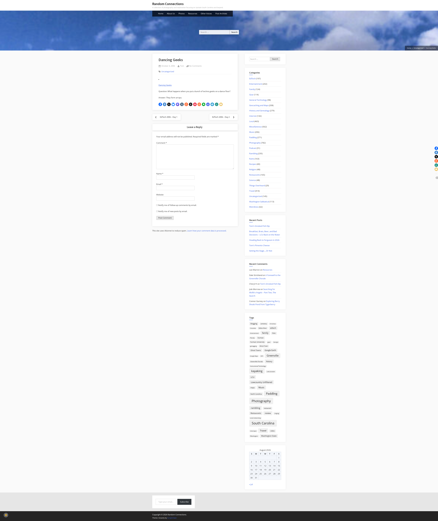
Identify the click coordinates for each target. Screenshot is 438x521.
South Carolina (263, 423)
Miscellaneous (255, 126)
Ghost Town (264, 346)
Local (251, 121)
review (268, 413)
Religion (252, 169)
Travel (252, 191)
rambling (255, 407)
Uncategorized (167, 71)
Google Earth (270, 350)
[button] (160, 104)
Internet (253, 116)
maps (252, 388)
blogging (253, 323)
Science (252, 180)
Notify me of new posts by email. (172, 211)
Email (159, 184)
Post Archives (221, 13)
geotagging (253, 346)
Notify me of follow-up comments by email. (177, 205)
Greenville (273, 355)
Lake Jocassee (271, 371)
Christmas (273, 324)
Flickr (274, 333)
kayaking (256, 371)
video (272, 431)
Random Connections (168, 4)
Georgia (275, 342)
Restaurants (254, 174)
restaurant (267, 408)
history (269, 361)
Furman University (257, 342)
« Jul (251, 484)
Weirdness (254, 207)
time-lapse (253, 431)
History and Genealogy (259, 110)
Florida (252, 338)
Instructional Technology (258, 366)
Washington (254, 436)
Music (251, 132)
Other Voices (206, 13)
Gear (251, 94)
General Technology (258, 100)
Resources (192, 13)
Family (252, 89)
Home (160, 13)
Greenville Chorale (256, 362)
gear (269, 342)
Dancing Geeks (165, 85)
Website (160, 194)
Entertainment (255, 84)
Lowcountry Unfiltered (261, 382)
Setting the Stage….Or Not (260, 250)
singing (276, 413)
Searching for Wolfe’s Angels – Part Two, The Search (262, 292)
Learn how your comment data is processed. (206, 230)
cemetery (264, 324)
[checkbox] (6, 515)
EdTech (252, 78)
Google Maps (254, 356)
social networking (255, 418)
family (265, 332)
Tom (182, 66)
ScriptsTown (172, 518)
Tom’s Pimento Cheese (259, 245)
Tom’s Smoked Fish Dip (259, 226)
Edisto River (263, 328)
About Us (171, 13)
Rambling (253, 153)
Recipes (252, 164)
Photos (182, 13)
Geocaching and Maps (259, 105)
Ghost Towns (256, 350)
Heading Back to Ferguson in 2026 (264, 240)
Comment (161, 143)
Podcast (252, 148)
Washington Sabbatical (259, 201)
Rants (251, 158)
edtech (273, 328)
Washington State (268, 436)
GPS (262, 356)
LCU (252, 377)
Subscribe (184, 502)
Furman (261, 338)
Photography (255, 142)
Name (159, 173)
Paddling (253, 137)
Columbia (253, 328)
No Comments (195, 66)
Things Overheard (257, 185)
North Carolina (256, 394)
